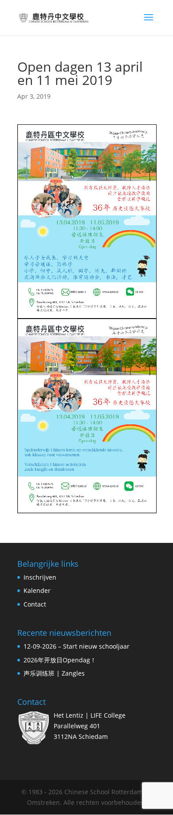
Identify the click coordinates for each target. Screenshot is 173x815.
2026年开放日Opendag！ (60, 660)
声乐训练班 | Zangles (54, 673)
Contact (35, 604)
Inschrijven (40, 577)
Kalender (37, 590)
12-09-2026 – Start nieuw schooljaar (77, 646)
